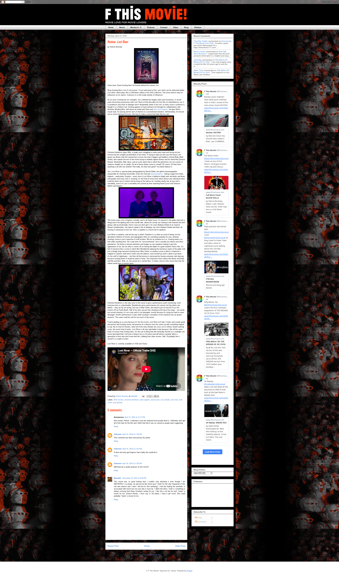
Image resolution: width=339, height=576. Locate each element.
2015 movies (118, 400)
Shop (186, 27)
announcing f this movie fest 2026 (212, 42)
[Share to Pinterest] (158, 396)
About (122, 27)
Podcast (151, 27)
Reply (116, 426)
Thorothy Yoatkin (201, 41)
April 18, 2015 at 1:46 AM (132, 463)
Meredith (118, 478)
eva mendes (165, 400)
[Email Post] (143, 396)
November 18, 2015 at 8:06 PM (134, 478)
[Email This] (147, 396)
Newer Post (113, 546)
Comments (201, 522)
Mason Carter (199, 51)
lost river (174, 400)
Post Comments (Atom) (152, 555)
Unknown (118, 434)
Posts (199, 518)
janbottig (197, 60)
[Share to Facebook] (155, 396)
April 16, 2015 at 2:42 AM (132, 449)
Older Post (180, 546)
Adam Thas (198, 70)
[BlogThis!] (150, 396)
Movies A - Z (135, 27)
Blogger (189, 571)
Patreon (197, 27)
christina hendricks (131, 400)
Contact (163, 27)
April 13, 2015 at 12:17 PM (135, 417)
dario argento (145, 400)
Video (175, 27)
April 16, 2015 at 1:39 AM (132, 434)
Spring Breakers (157, 174)
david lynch (155, 400)
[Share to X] (152, 396)
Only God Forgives (160, 109)
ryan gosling (117, 403)
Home (110, 27)
